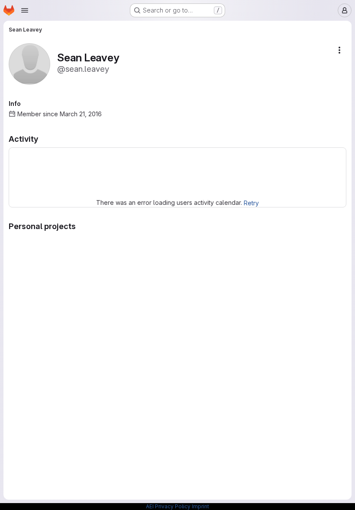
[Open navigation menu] (25, 10)
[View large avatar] (29, 63)
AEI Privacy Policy (168, 506)
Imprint (200, 506)
